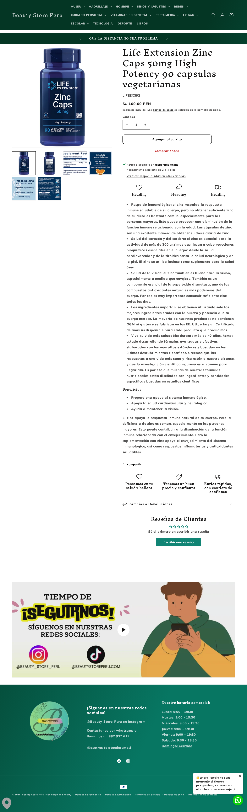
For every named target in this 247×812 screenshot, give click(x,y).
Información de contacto (202, 794)
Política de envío (174, 794)
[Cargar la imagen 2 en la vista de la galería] (49, 163)
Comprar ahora (167, 151)
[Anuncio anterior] (80, 39)
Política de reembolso (88, 794)
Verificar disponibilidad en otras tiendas (156, 176)
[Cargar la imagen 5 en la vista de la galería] (24, 188)
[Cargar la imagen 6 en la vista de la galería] (49, 188)
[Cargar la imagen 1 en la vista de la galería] (24, 163)
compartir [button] (134, 464)
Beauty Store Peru (33, 794)
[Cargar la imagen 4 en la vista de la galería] (100, 163)
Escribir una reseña (178, 542)
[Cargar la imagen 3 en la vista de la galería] (75, 163)
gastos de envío (163, 109)
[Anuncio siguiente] (167, 39)
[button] (77, 6)
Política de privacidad (118, 794)
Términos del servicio (147, 794)
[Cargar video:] (123, 629)
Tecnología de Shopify (58, 794)
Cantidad (129, 116)
